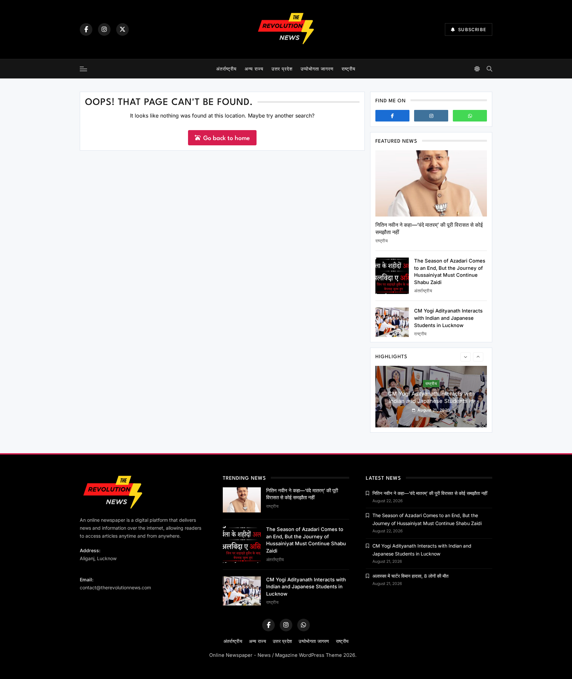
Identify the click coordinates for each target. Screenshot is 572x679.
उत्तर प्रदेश (282, 69)
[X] (122, 29)
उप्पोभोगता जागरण (317, 69)
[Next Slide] (478, 357)
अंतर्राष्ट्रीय (226, 69)
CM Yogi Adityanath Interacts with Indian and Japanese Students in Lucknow (448, 318)
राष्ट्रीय (349, 69)
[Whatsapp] (470, 115)
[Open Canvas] (83, 69)
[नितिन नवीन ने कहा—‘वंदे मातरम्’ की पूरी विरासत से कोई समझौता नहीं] (431, 183)
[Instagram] (104, 29)
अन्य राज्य (254, 69)
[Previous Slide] (465, 357)
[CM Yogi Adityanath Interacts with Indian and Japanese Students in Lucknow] (392, 322)
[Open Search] (489, 69)
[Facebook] (86, 29)
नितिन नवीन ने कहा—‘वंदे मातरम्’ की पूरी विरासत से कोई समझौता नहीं (429, 493)
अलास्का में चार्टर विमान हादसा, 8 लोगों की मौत (410, 576)
